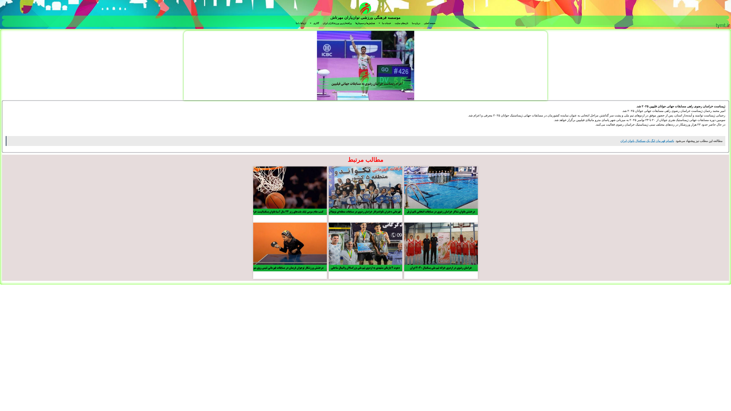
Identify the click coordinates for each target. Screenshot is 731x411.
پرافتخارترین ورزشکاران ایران (337, 23)
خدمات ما (386, 23)
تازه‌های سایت (401, 23)
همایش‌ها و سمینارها (365, 23)
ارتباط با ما (301, 23)
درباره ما (416, 23)
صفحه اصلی (429, 23)
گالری (316, 23)
